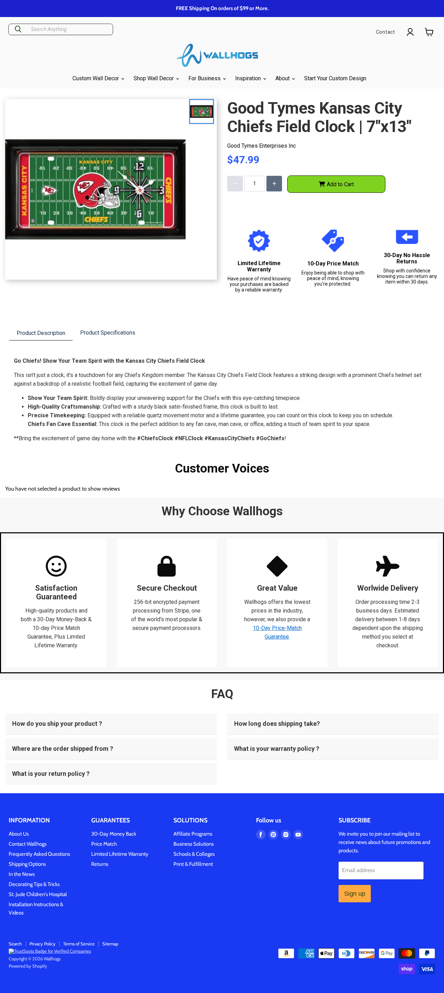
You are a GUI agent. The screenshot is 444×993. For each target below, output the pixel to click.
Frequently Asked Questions (39, 854)
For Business (205, 78)
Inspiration (248, 78)
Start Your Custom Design (335, 78)
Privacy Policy (42, 943)
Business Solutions (193, 844)
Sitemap (110, 943)
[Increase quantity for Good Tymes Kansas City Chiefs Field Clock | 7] (274, 183)
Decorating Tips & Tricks (34, 884)
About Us (19, 834)
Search (15, 943)
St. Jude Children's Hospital (38, 894)
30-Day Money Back (113, 834)
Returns (99, 864)
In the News (22, 874)
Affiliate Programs (192, 834)
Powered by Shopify (28, 966)
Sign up (354, 893)
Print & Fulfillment (193, 864)
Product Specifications (107, 332)
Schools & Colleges (194, 854)
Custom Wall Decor (96, 78)
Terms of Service (79, 943)
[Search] (18, 29)
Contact (385, 32)
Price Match (104, 844)
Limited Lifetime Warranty (119, 854)
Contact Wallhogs (27, 844)
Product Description (41, 333)
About (283, 78)
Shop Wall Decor (154, 78)
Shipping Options (27, 864)
